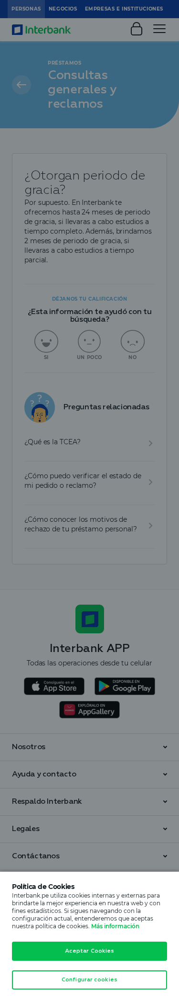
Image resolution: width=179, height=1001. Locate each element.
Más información (115, 926)
